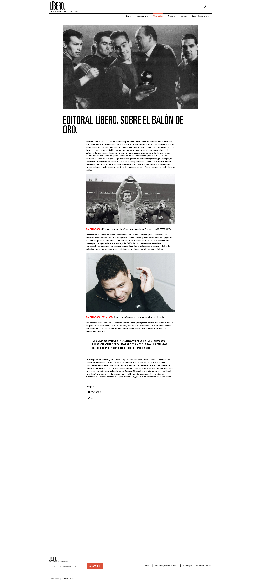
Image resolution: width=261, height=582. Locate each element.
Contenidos (158, 15)
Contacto (147, 565)
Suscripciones (142, 15)
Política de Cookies (203, 565)
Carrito (184, 15)
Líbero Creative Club (201, 15)
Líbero (57, 579)
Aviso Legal (187, 565)
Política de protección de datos (166, 565)
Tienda (128, 15)
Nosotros (171, 15)
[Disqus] (130, 443)
